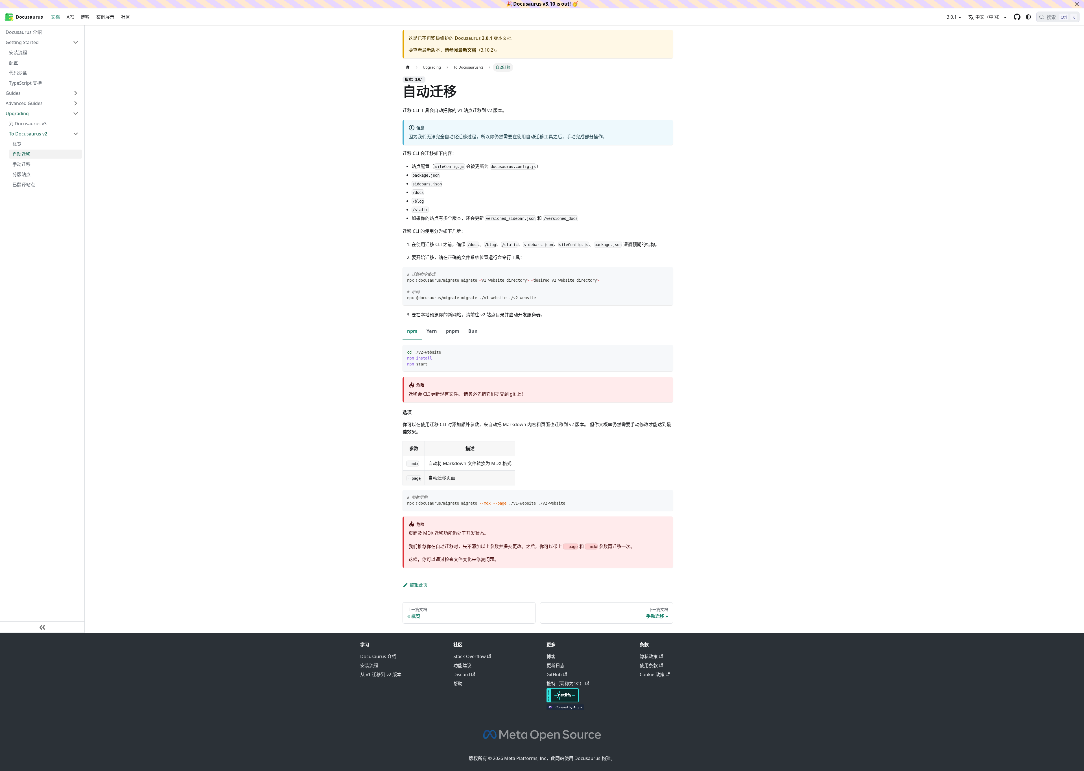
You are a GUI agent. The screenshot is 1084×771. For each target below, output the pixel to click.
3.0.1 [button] (952, 17)
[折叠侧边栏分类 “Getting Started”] (75, 42)
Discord (461, 674)
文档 (55, 17)
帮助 (457, 683)
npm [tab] (412, 331)
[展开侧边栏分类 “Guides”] (75, 93)
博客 (84, 17)
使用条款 (649, 665)
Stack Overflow (469, 656)
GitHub (554, 674)
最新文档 (467, 50)
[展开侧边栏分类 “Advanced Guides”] (75, 103)
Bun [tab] (473, 331)
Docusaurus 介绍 (378, 656)
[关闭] (1077, 4)
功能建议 (462, 665)
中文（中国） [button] (988, 17)
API (70, 17)
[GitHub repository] (1017, 16)
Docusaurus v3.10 (534, 4)
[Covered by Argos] (565, 708)
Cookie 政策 (652, 674)
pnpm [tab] (452, 331)
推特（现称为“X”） (565, 683)
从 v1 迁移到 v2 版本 (380, 674)
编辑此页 (419, 585)
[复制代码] (666, 274)
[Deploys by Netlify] (563, 701)
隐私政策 (649, 656)
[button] (44, 133)
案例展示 (105, 17)
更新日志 (556, 665)
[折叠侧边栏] (42, 627)
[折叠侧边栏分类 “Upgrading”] (75, 113)
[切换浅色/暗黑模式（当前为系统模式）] (1028, 16)
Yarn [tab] (432, 331)
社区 (125, 17)
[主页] (408, 67)
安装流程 (369, 665)
